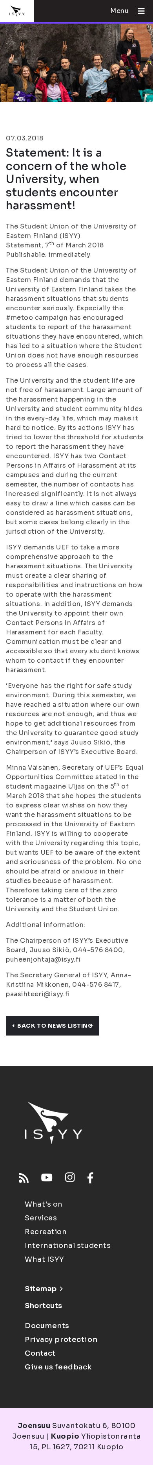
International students (68, 1245)
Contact (40, 1353)
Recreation (46, 1231)
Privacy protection (61, 1339)
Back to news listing (55, 1025)
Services (41, 1218)
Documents (47, 1325)
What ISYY (44, 1259)
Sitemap (41, 1288)
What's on (44, 1204)
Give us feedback (58, 1367)
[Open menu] (138, 11)
